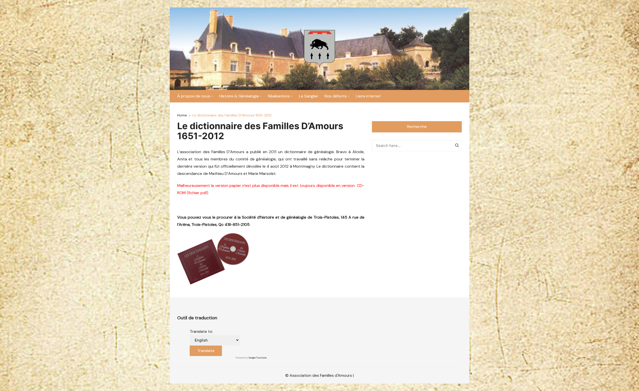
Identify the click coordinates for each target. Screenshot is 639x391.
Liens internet (368, 96)
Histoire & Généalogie (239, 96)
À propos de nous (193, 96)
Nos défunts (335, 96)
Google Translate (258, 357)
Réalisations (279, 96)
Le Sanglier (309, 96)
